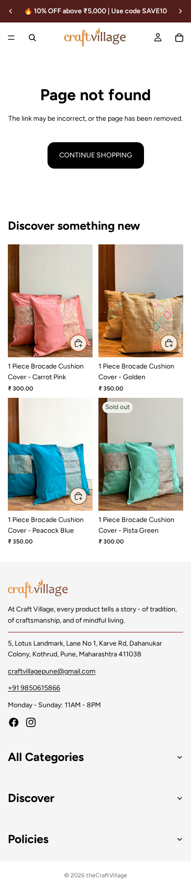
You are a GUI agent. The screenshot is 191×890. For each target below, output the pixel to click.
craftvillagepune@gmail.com (52, 671)
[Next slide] (180, 11)
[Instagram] (31, 722)
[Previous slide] (11, 11)
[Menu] (11, 37)
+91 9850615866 (34, 688)
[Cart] (179, 37)
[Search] (32, 37)
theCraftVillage (106, 875)
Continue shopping (95, 155)
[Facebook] (14, 722)
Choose (86, 342)
